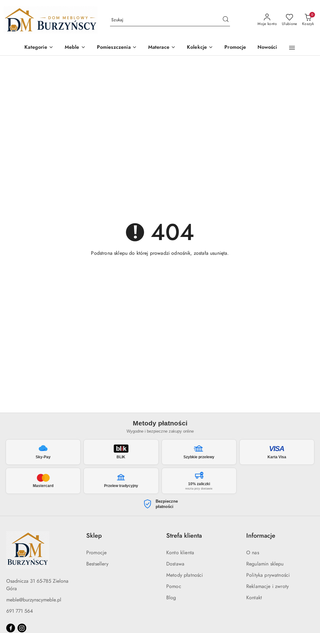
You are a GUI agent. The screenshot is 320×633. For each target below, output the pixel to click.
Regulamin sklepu (265, 563)
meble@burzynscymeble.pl (33, 599)
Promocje (96, 552)
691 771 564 (19, 611)
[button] (39, 48)
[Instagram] (22, 628)
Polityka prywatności (268, 575)
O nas (252, 552)
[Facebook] (10, 628)
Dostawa (175, 563)
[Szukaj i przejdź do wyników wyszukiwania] (225, 20)
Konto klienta (180, 552)
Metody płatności (184, 575)
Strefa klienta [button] (184, 535)
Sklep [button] (94, 535)
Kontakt (254, 597)
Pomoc (173, 586)
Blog (171, 597)
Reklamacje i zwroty (267, 586)
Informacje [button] (260, 535)
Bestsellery (97, 563)
